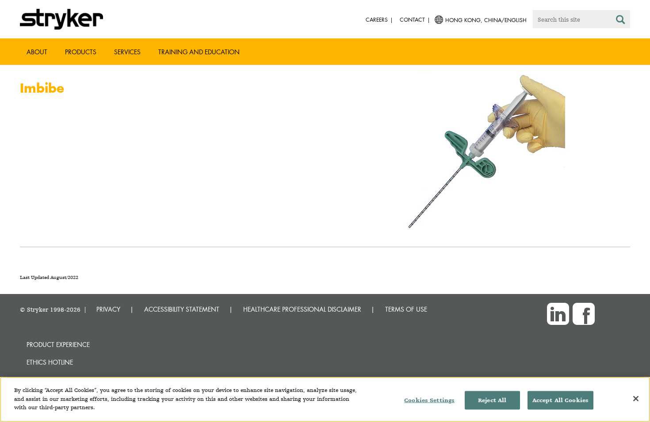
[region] (325, 399)
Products (80, 52)
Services (127, 52)
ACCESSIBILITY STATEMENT (181, 309)
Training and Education (199, 52)
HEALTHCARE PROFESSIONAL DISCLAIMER (302, 309)
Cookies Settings (429, 400)
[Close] (636, 398)
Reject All (492, 400)
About (37, 52)
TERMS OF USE (406, 309)
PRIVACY (108, 309)
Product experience (58, 344)
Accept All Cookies (560, 400)
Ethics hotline (50, 362)
